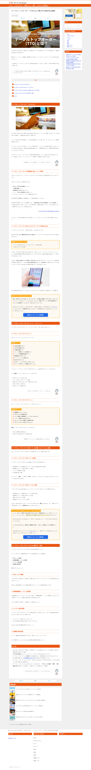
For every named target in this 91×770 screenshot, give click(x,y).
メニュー (69, 38)
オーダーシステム (18, 5)
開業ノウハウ (27, 5)
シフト (68, 37)
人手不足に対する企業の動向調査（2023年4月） (50, 211)
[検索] (78, 25)
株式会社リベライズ (12, 738)
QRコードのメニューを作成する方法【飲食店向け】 (25, 711)
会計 (68, 40)
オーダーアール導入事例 (42, 5)
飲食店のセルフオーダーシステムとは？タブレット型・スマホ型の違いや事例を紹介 (30, 700)
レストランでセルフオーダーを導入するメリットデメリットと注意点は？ (28, 689)
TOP (15, 730)
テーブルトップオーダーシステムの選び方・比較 (24, 93)
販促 (68, 41)
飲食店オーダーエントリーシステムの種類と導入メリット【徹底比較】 (28, 694)
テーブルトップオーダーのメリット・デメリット (24, 87)
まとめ (15, 95)
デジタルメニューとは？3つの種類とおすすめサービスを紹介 (20, 724)
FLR (68, 34)
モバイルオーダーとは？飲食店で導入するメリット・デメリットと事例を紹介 (29, 705)
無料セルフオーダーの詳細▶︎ (35, 315)
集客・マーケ (69, 46)
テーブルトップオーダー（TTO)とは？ (22, 84)
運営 (34, 5)
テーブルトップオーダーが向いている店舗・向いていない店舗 (26, 90)
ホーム (11, 5)
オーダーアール (32, 530)
